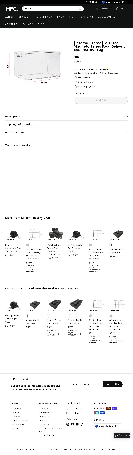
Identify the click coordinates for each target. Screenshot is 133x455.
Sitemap (16, 416)
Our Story (16, 408)
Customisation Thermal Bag (51, 430)
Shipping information (19, 124)
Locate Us (44, 416)
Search (15, 413)
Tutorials (43, 420)
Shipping (43, 408)
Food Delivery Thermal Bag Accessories (49, 288)
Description (12, 116)
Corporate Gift (46, 435)
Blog (41, 24)
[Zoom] (35, 64)
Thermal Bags (43, 16)
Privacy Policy (46, 424)
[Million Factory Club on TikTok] (82, 424)
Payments (44, 413)
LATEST (9, 16)
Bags (60, 16)
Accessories (106, 16)
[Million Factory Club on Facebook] (72, 424)
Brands (24, 16)
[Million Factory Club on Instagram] (67, 424)
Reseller (16, 428)
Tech (72, 16)
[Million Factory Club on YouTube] (77, 424)
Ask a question (15, 132)
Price (77, 56)
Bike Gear (87, 16)
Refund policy (19, 424)
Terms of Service (20, 420)
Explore (28, 24)
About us (11, 24)
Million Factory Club (35, 218)
